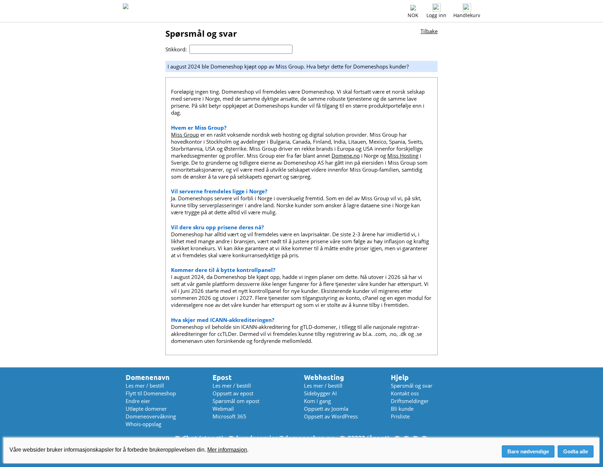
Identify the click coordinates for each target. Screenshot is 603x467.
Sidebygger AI (320, 393)
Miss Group (185, 134)
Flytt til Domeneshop (151, 393)
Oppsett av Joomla (326, 408)
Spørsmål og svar (411, 385)
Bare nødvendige (528, 451)
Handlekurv (466, 15)
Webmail (223, 408)
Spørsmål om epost (236, 400)
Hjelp (400, 377)
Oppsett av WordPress (331, 416)
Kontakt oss (405, 393)
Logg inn (436, 15)
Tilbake (429, 31)
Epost (222, 377)
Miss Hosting (402, 155)
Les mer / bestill (145, 385)
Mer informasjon (227, 450)
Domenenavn (148, 377)
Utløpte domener (146, 408)
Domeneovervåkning (151, 416)
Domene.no (346, 155)
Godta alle (575, 451)
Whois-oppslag (143, 424)
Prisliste (400, 416)
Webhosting (324, 377)
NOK (413, 15)
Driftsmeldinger (410, 400)
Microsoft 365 (229, 416)
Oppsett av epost (233, 393)
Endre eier (138, 400)
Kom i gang (317, 400)
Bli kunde (402, 408)
